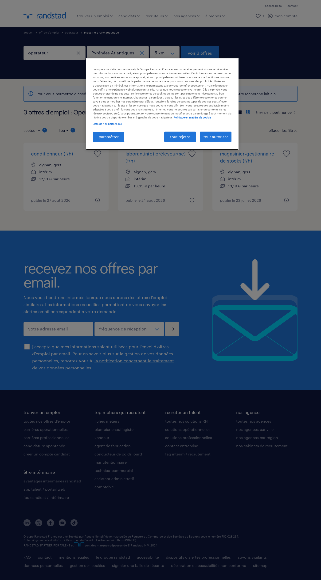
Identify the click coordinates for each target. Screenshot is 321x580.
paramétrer (109, 136)
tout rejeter (180, 136)
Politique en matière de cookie (192, 117)
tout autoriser (216, 136)
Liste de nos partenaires (107, 123)
